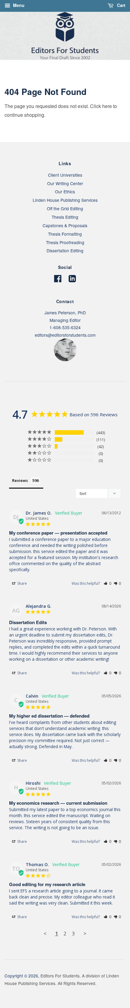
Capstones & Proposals (65, 225)
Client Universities (65, 175)
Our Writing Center (65, 183)
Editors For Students (60, 976)
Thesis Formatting (65, 234)
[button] (107, 583)
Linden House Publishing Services (65, 200)
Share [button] (21, 583)
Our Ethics (65, 191)
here (107, 106)
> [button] (84, 933)
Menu (18, 5)
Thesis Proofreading (65, 242)
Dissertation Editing (65, 250)
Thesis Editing (65, 217)
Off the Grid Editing (65, 208)
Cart (120, 5)
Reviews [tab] (20, 480)
